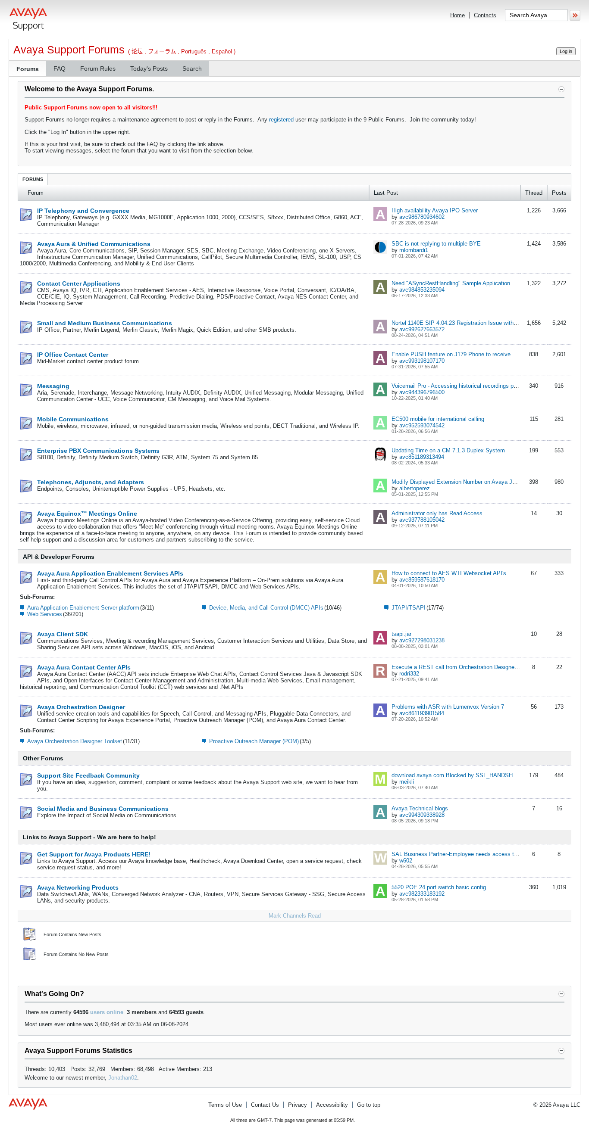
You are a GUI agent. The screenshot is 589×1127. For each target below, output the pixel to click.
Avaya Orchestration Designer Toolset (74, 741)
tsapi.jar (401, 634)
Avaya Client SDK (62, 634)
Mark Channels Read (295, 915)
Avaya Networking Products (78, 887)
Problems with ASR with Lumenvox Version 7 (448, 707)
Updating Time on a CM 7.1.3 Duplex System (448, 450)
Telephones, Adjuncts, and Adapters (90, 482)
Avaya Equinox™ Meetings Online (87, 513)
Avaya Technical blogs (420, 808)
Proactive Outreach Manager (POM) (254, 741)
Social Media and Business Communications (103, 808)
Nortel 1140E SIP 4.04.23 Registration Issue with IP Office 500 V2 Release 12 (489, 323)
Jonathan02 (122, 1077)
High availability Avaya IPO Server (435, 210)
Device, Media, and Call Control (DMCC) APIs (266, 607)
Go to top (368, 1105)
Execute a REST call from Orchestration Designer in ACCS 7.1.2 (472, 667)
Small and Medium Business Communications (104, 323)
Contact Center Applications (78, 283)
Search (192, 68)
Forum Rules (98, 68)
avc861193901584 (421, 713)
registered (281, 119)
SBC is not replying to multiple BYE (436, 243)
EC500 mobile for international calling (438, 419)
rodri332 (409, 673)
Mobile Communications (73, 419)
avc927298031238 (422, 640)
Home (457, 15)
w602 (405, 860)
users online (106, 1012)
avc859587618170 (422, 579)
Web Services (44, 614)
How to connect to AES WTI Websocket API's (449, 573)
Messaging (53, 386)
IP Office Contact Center (72, 354)
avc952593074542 (422, 425)
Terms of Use (225, 1105)
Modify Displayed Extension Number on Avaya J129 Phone (465, 482)
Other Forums (43, 758)
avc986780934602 (422, 217)
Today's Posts (149, 68)
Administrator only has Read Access (437, 513)
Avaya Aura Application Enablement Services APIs (110, 573)
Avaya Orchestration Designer (81, 707)
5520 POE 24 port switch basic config (439, 887)
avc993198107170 (422, 361)
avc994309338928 (422, 815)
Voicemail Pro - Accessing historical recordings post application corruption (484, 386)
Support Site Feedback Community (88, 775)
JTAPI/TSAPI (409, 607)
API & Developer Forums (58, 556)
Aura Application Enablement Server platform (83, 607)
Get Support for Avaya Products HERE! (93, 854)
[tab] (33, 179)
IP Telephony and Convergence (83, 210)
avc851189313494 (421, 457)
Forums (27, 68)
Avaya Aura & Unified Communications (93, 243)
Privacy (297, 1105)
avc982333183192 (422, 893)
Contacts (485, 15)
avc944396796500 (422, 392)
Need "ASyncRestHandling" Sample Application (451, 283)
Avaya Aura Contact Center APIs (84, 667)
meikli (406, 781)
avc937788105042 (422, 520)
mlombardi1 (413, 250)
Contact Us (265, 1105)
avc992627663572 (422, 329)
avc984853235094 (422, 289)
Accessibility (332, 1105)
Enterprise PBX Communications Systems (98, 450)
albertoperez (414, 488)
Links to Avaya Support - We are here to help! (89, 837)
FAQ (59, 68)
